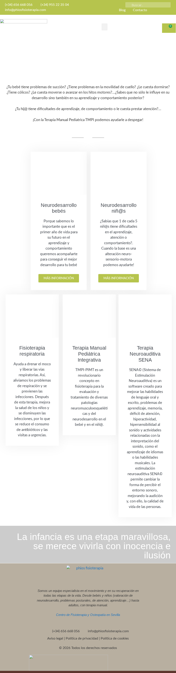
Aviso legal (55, 638)
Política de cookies (115, 638)
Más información (59, 278)
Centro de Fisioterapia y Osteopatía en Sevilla (88, 615)
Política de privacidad (82, 638)
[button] (105, 26)
